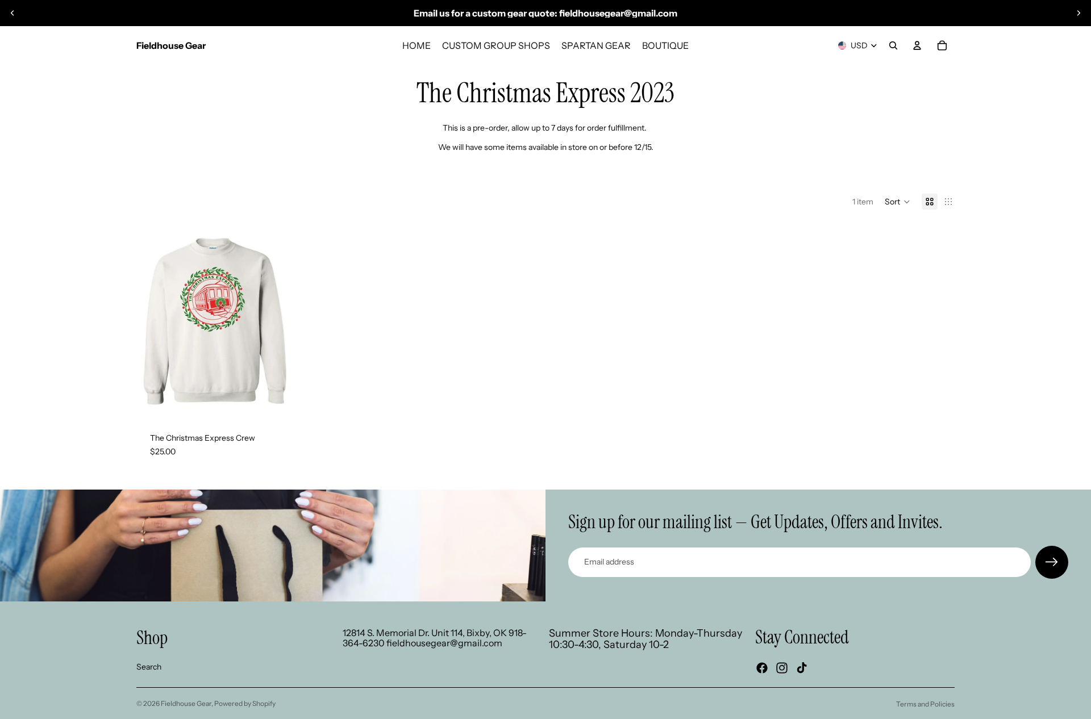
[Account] (917, 45)
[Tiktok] (802, 668)
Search (148, 667)
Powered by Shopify (245, 703)
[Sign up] (1051, 562)
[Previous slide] (12, 13)
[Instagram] (782, 668)
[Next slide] (1078, 13)
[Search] (893, 45)
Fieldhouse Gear (186, 703)
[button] (897, 201)
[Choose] (275, 401)
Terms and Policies (925, 704)
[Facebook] (762, 668)
